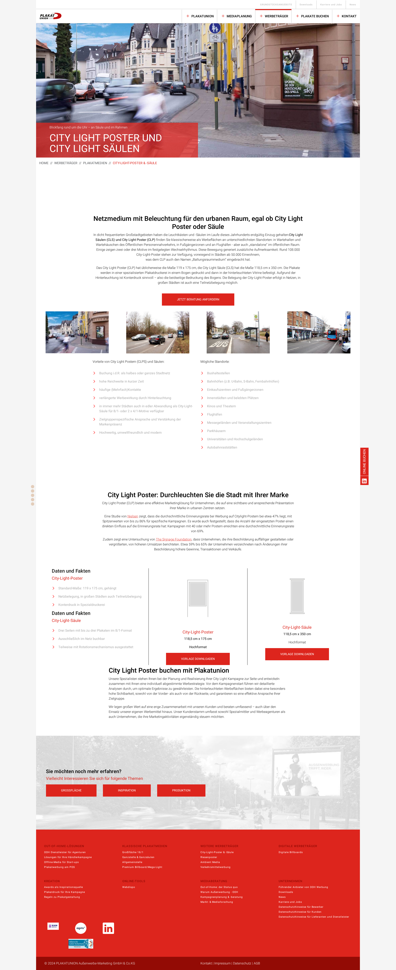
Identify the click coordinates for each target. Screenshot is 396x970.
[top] (32, 486)
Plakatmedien (95, 163)
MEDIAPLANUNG (239, 16)
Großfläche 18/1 (133, 852)
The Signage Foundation (174, 539)
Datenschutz (242, 963)
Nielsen (132, 516)
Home (43, 163)
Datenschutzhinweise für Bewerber (301, 907)
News (353, 4)
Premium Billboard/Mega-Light (142, 867)
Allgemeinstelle (132, 862)
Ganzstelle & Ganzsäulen (138, 857)
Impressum (222, 963)
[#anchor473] (32, 495)
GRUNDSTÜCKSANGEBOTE (276, 4)
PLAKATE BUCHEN (314, 16)
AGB (257, 963)
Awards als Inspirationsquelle (63, 887)
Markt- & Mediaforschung (216, 902)
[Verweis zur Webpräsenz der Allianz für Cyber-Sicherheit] (80, 944)
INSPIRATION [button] (127, 790)
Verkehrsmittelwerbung (215, 867)
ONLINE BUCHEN (364, 461)
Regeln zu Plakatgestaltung (62, 897)
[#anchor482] (32, 491)
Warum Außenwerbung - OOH (219, 892)
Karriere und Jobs (331, 4)
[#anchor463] (32, 504)
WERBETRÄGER (276, 16)
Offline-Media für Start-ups (61, 862)
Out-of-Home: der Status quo (219, 887)
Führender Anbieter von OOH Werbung (303, 887)
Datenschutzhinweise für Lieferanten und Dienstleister (314, 917)
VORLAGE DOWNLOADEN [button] (198, 659)
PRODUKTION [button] (181, 790)
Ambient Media (210, 862)
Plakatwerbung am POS (59, 867)
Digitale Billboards (291, 852)
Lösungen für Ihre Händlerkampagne (68, 857)
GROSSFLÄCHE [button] (71, 790)
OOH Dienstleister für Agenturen (65, 852)
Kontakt (349, 16)
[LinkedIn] (364, 480)
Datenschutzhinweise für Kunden (300, 912)
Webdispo (128, 887)
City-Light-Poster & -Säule (217, 852)
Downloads (306, 4)
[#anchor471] (32, 499)
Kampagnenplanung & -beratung (221, 897)
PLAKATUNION (202, 16)
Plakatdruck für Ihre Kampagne (64, 892)
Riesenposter (208, 857)
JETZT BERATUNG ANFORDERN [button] (198, 299)
